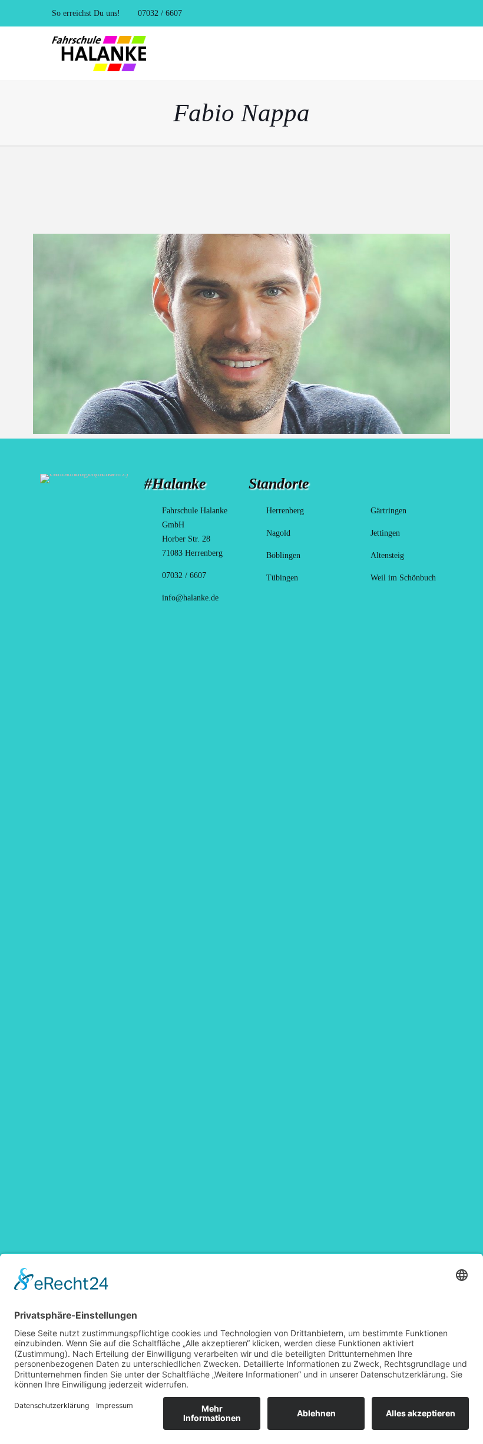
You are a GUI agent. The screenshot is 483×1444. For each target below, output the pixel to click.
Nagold (278, 533)
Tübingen (282, 577)
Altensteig (387, 555)
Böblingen (283, 555)
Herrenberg (285, 510)
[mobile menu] (424, 53)
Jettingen (385, 533)
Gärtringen (388, 510)
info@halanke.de (190, 597)
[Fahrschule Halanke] (99, 52)
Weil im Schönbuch (403, 577)
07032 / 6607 (158, 13)
